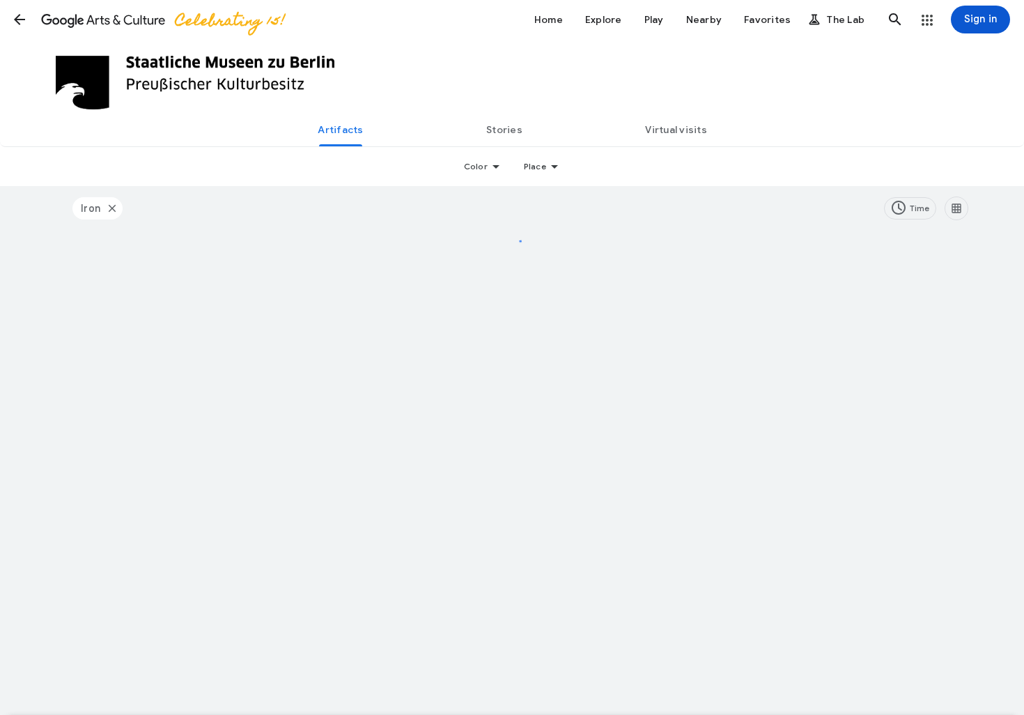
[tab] (340, 129)
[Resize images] (956, 208)
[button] (19, 19)
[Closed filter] (111, 208)
